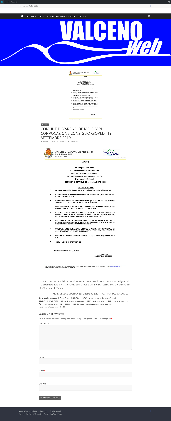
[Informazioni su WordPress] (2, 2)
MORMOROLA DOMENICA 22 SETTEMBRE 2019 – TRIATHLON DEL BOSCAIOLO (92, 293)
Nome (42, 357)
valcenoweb (63, 142)
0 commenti (74, 142)
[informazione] (21, 16)
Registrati (14, 2)
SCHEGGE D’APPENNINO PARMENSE (61, 16)
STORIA (41, 16)
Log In (7, 2)
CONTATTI (82, 16)
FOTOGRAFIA (31, 16)
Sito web (42, 384)
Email (42, 370)
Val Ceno (45, 125)
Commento (44, 323)
